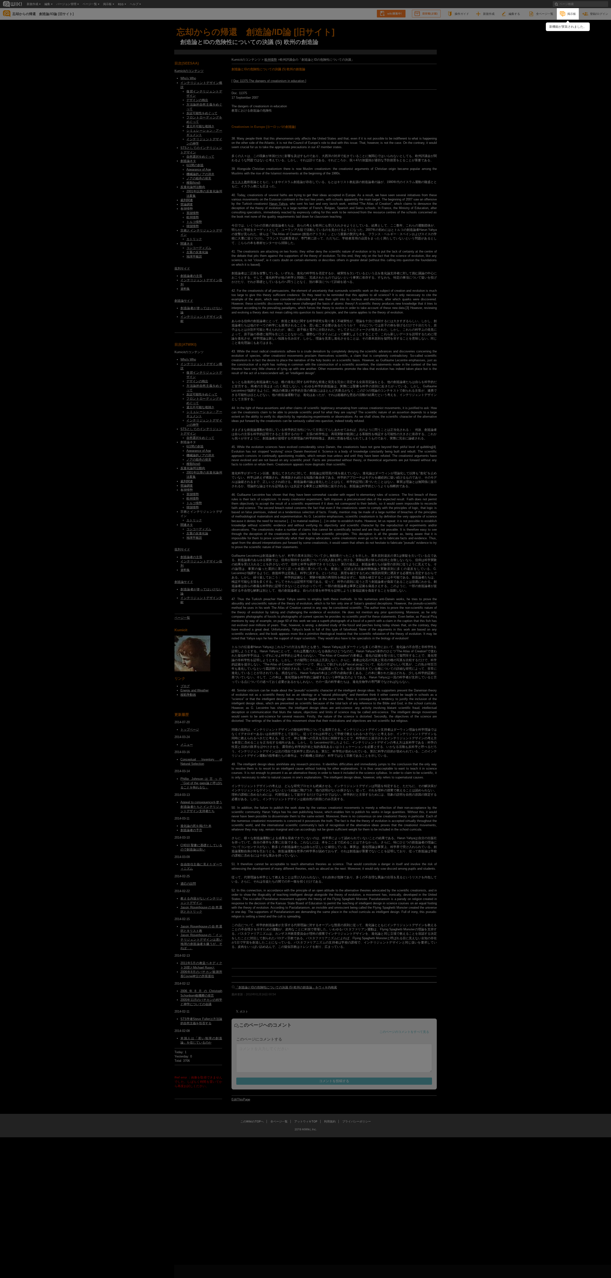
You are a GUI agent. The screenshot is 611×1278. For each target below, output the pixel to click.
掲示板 (571, 14)
